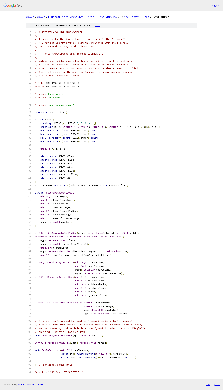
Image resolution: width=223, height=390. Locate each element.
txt (208, 384)
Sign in (216, 5)
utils (146, 17)
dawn (30, 17)
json (217, 384)
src (126, 17)
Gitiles (21, 384)
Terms (40, 384)
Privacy (30, 384)
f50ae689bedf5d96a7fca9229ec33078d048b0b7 (82, 17)
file (97, 25)
